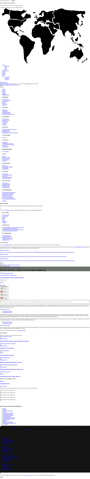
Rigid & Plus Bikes (6, 157)
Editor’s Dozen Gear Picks (7, 450)
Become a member (6, 469)
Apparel (4, 123)
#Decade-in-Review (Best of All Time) (9, 132)
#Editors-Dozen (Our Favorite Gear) (9, 129)
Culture (3, 102)
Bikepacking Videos (6, 100)
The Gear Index (5, 446)
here (62, 429)
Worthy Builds (5, 167)
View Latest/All (5, 99)
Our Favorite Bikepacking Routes (8, 198)
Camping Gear (5, 122)
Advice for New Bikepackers (8, 441)
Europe (3, 218)
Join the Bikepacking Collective (6, 83)
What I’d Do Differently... (7, 460)
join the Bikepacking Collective (80, 246)
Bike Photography (5, 187)
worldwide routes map (8, 210)
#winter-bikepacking (6, 113)
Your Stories (4, 101)
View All (4, 137)
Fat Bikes (4, 160)
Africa (3, 220)
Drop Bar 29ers (5, 146)
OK (0, 473)
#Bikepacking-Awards (6, 195)
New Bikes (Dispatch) (6, 178)
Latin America (5, 216)
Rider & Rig (4, 165)
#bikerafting (4, 109)
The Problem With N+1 (7, 458)
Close (1, 477)
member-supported (14, 428)
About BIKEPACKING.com (8, 464)
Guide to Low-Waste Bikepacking (9, 456)
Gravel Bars (4, 145)
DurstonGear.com (22, 330)
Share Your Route (5, 467)
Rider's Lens (4, 103)
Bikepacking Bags (6, 120)
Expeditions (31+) (5, 239)
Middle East (4, 221)
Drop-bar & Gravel (6, 158)
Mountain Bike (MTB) (19, 227)
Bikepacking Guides (6, 184)
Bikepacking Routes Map (7, 443)
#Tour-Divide (5, 110)
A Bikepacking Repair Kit (7, 452)
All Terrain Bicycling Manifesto (8, 455)
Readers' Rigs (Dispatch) (7, 177)
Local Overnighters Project (7, 244)
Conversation (2, 285)
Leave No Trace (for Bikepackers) (9, 192)
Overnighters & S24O (6, 235)
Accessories (4, 124)
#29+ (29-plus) (5, 173)
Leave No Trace (5, 439)
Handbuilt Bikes (5, 168)
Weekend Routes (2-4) (6, 236)
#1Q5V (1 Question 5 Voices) (8, 114)
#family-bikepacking (6, 112)
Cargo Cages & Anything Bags (8, 144)
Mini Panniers (5, 142)
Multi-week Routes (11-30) (7, 238)
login (24, 475)
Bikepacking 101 (5, 438)
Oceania (4, 222)
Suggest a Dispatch (6, 466)
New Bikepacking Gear (15, 267)
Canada (3, 217)
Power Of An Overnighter (7, 196)
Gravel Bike (15, 228)
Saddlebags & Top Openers (7, 143)
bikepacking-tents (3, 386)
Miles (2, 282)
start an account (30, 475)
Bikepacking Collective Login (8, 468)
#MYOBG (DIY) (5, 131)
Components (4, 121)
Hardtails (4, 156)
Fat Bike (15, 230)
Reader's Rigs (5, 451)
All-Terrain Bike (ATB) (18, 229)
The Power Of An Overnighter (8, 440)
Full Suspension (5, 159)
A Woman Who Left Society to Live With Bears (11, 457)
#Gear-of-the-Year (5, 130)
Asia (3, 219)
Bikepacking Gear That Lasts (8, 194)
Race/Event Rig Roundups (7, 166)
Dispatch (8, 267)
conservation (27, 429)
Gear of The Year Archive (7, 449)
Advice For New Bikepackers (8, 197)
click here (16, 248)
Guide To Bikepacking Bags (7, 193)
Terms (48, 471)
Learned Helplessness (6, 461)
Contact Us (4, 201)
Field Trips (4, 105)
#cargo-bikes (4, 176)
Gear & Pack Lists (6, 186)
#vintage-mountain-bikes (7, 174)
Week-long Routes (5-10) (7, 237)
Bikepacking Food (6, 185)
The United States (5, 214)
